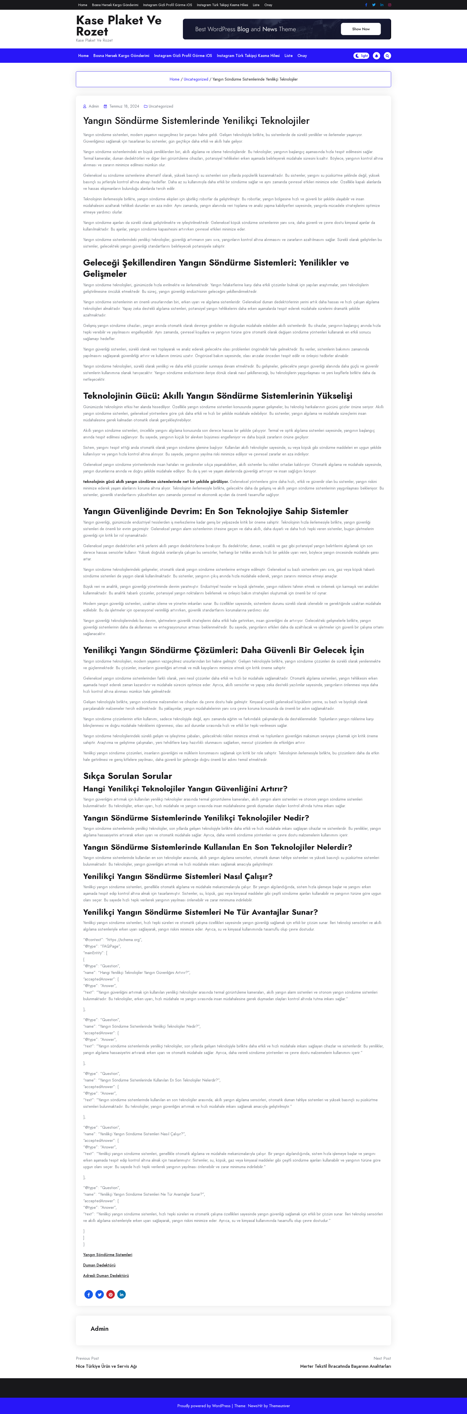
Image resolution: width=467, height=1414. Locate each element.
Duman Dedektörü (99, 1265)
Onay (268, 4)
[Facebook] (366, 5)
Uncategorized (196, 79)
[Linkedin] (381, 5)
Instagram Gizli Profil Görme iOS (167, 4)
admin (99, 1328)
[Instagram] (389, 5)
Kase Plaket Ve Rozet (119, 26)
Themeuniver (279, 1406)
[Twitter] (374, 5)
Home (82, 4)
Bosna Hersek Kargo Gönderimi (115, 4)
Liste (256, 4)
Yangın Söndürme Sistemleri (107, 1254)
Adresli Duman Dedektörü (106, 1275)
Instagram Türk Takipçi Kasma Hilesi (222, 4)
